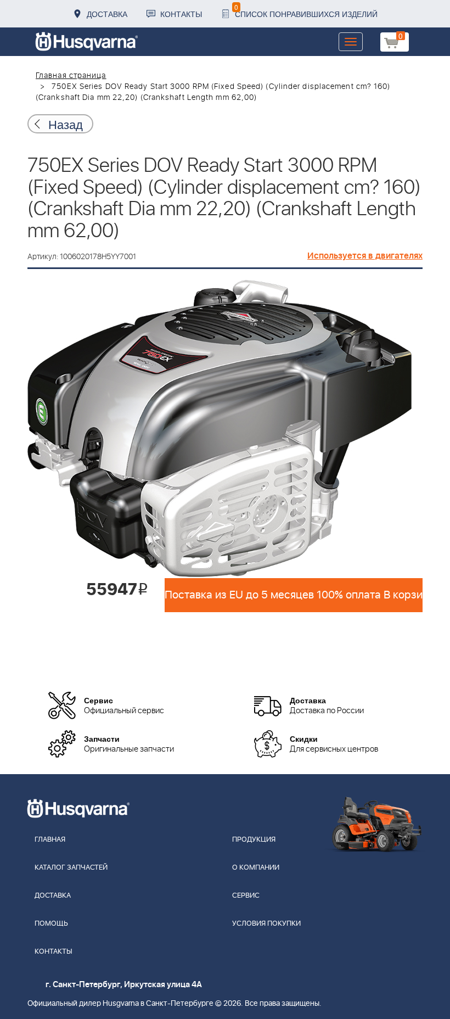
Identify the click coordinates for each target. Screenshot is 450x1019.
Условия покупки (266, 924)
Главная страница (71, 75)
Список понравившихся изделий (306, 10)
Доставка (107, 13)
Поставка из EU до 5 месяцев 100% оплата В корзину (294, 595)
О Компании (255, 868)
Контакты (181, 13)
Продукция (253, 840)
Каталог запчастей (71, 868)
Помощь (51, 924)
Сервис (246, 896)
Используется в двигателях (365, 255)
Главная (50, 840)
